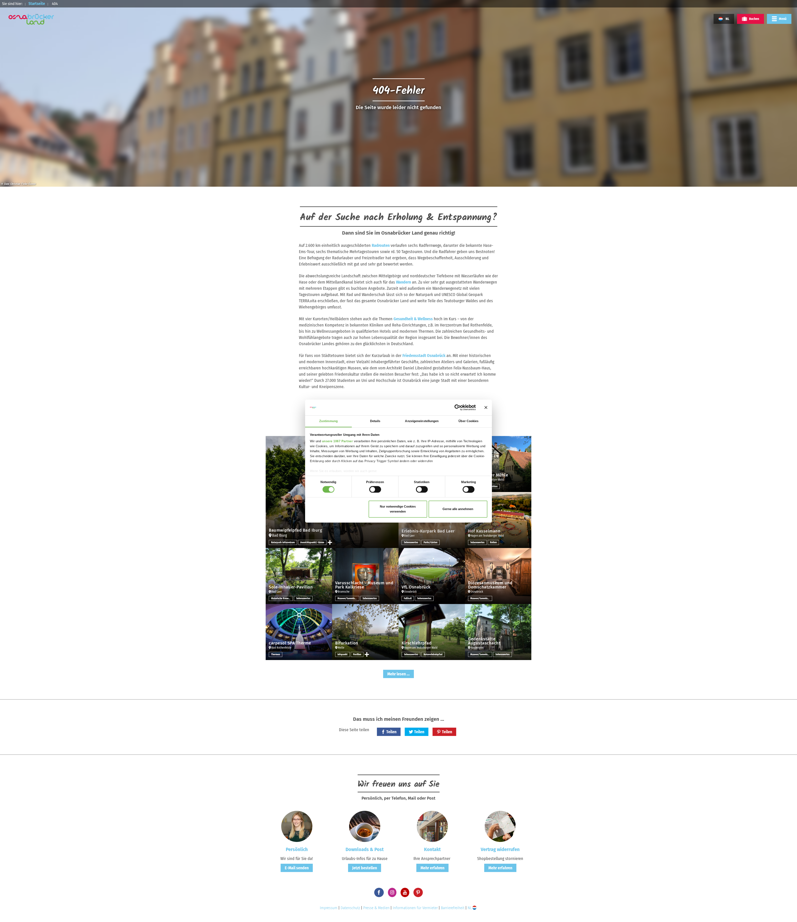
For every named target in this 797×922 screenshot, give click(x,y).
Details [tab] (375, 421)
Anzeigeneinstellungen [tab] (422, 421)
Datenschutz (350, 907)
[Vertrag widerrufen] (500, 826)
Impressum (328, 907)
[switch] (375, 489)
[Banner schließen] (485, 407)
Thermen (275, 654)
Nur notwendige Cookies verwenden (398, 509)
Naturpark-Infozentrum (283, 542)
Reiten (493, 542)
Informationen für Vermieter (415, 907)
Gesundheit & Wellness (413, 318)
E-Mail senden (297, 867)
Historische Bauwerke (282, 598)
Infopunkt (342, 654)
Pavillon (357, 654)
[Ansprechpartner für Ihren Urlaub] (432, 826)
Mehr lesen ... (398, 673)
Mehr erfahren (432, 867)
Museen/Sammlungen (348, 598)
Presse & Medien (376, 907)
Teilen (391, 731)
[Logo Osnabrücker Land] (31, 19)
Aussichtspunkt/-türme (312, 542)
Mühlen (494, 486)
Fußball (408, 598)
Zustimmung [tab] (328, 421)
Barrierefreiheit (453, 907)
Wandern (403, 282)
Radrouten (381, 245)
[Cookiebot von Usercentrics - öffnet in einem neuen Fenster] (457, 407)
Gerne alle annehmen (458, 509)
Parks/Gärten (430, 542)
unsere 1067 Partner (337, 441)
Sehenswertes (411, 542)
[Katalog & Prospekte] (364, 826)
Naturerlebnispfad (433, 654)
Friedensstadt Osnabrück (423, 355)
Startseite (36, 3)
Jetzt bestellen (364, 867)
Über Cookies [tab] (468, 421)
